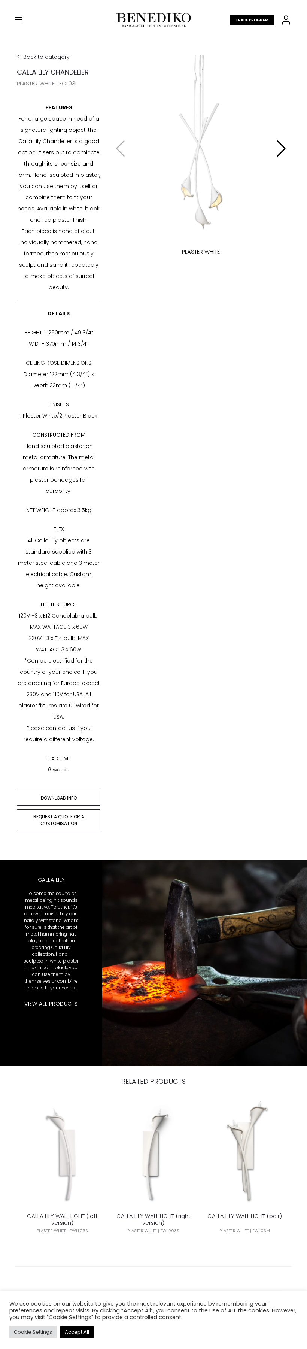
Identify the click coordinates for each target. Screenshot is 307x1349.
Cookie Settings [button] (33, 1332)
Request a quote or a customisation (58, 820)
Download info (59, 798)
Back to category (46, 57)
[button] (281, 148)
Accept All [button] (77, 1332)
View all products (51, 1003)
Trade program (251, 20)
